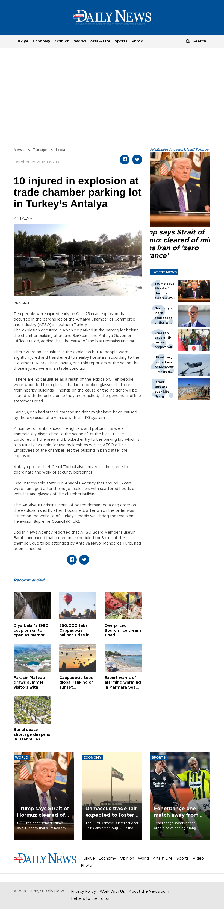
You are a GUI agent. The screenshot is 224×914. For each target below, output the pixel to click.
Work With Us (112, 892)
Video (198, 858)
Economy (41, 41)
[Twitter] (137, 159)
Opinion (62, 41)
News (19, 150)
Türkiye (21, 41)
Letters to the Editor (90, 899)
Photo (137, 41)
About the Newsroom (149, 892)
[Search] (188, 41)
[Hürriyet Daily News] (112, 17)
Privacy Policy (83, 892)
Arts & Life (100, 41)
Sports (121, 41)
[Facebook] (124, 159)
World (80, 41)
